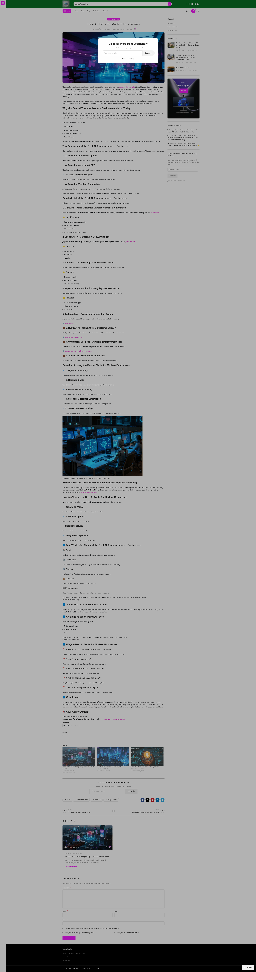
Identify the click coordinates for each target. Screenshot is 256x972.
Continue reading (128, 59)
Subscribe (148, 53)
